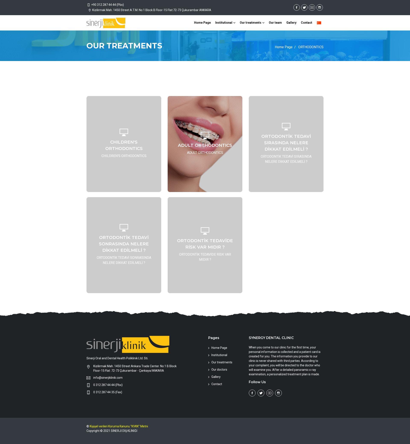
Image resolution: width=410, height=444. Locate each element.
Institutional (223, 22)
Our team (275, 22)
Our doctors (219, 369)
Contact (306, 22)
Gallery (291, 22)
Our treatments (250, 22)
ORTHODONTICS (311, 47)
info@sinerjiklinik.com (108, 378)
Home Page (202, 22)
